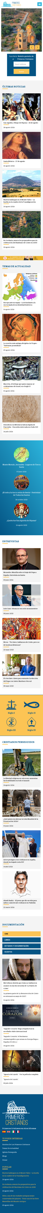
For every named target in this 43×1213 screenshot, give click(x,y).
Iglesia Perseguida (9, 1152)
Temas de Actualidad (10, 1148)
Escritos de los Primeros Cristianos (16, 1144)
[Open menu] (39, 4)
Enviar (21, 71)
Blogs (4, 1156)
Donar (4, 1160)
